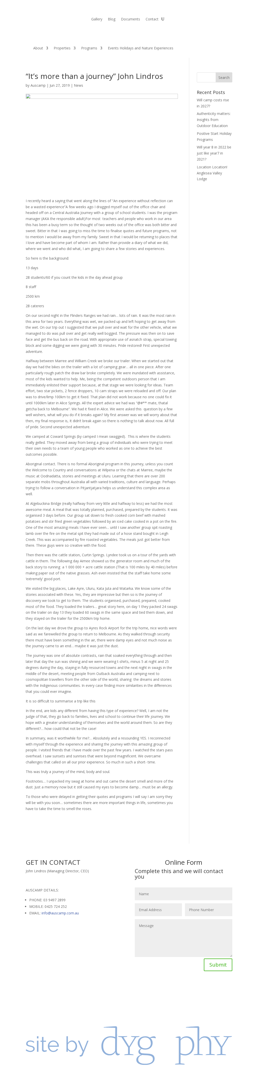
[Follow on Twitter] (178, 988)
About (38, 48)
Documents (130, 19)
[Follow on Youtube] (199, 988)
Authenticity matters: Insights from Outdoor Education (214, 119)
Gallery (96, 19)
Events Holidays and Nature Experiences (140, 48)
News (78, 85)
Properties (62, 48)
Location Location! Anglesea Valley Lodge (212, 173)
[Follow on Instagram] (188, 988)
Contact (152, 19)
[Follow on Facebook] (168, 988)
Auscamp (38, 85)
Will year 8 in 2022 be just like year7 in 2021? (214, 153)
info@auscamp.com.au (60, 913)
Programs (89, 48)
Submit (218, 964)
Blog (111, 19)
